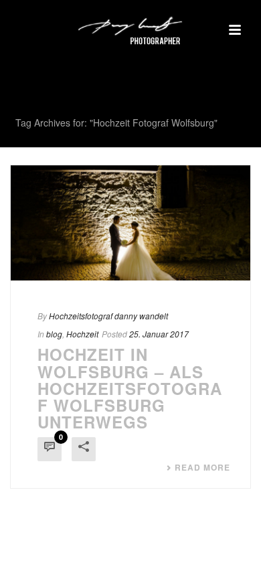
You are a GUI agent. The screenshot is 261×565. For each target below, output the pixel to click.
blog (54, 333)
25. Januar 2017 (159, 333)
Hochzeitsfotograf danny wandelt (108, 315)
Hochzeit (82, 333)
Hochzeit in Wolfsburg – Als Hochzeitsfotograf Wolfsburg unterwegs (129, 388)
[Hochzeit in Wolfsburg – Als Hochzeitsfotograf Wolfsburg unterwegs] (130, 222)
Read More (202, 467)
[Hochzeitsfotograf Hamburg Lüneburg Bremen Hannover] (130, 30)
